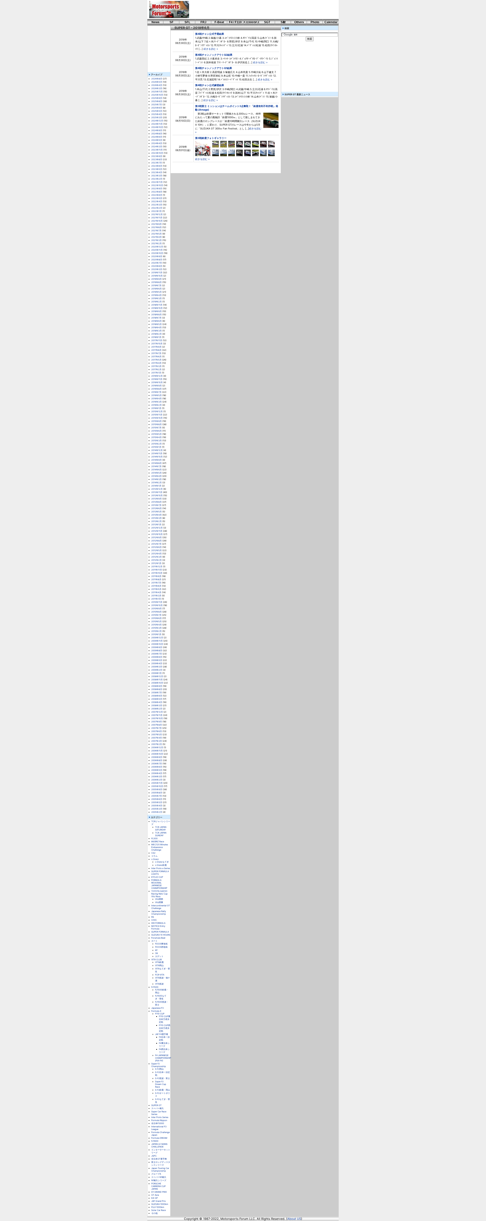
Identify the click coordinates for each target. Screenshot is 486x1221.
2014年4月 (156, 476)
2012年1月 (156, 563)
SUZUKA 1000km (159, 1204)
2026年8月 (156, 78)
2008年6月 (156, 695)
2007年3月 (156, 741)
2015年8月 (156, 424)
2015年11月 (156, 414)
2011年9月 (156, 576)
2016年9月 (156, 385)
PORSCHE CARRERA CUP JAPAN (158, 1186)
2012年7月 (156, 544)
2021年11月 (156, 217)
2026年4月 (156, 85)
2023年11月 (157, 149)
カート (154, 941)
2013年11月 (156, 492)
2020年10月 (157, 253)
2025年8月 (156, 101)
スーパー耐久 (157, 1108)
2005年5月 (156, 802)
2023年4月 (156, 172)
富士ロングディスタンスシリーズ (160, 1163)
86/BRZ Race (157, 841)
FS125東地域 (161, 943)
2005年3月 (156, 808)
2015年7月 (156, 427)
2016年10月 (157, 382)
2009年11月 (157, 640)
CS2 (153, 853)
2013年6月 (156, 508)
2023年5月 (156, 169)
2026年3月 (156, 88)
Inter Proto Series (159, 1117)
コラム (154, 856)
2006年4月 (156, 773)
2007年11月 (157, 715)
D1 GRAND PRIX (159, 1192)
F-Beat (219, 22)
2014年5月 (156, 472)
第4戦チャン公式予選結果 (209, 33)
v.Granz (155, 859)
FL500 (154, 838)
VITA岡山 (159, 965)
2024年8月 (156, 133)
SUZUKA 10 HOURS (160, 934)
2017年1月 (156, 372)
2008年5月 (156, 699)
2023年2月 (156, 178)
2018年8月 (156, 314)
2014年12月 (157, 450)
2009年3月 (156, 666)
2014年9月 (156, 460)
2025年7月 (156, 104)
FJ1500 (154, 987)
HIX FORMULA (158, 923)
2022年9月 (156, 188)
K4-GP (154, 1198)
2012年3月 (156, 556)
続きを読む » (211, 48)
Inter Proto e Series (160, 868)
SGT (267, 22)
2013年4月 (156, 514)
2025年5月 (156, 111)
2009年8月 (156, 650)
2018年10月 (157, 308)
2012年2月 (156, 560)
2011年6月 (156, 586)
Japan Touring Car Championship (160, 1169)
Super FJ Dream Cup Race (160, 1084)
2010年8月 (156, 611)
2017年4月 (156, 363)
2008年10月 (157, 682)
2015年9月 (156, 421)
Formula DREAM (159, 1138)
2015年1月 (156, 447)
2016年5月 (156, 395)
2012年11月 (156, 531)
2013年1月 (156, 524)
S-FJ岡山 (159, 1069)
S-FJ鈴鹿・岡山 (162, 1090)
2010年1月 (156, 634)
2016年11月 (156, 379)
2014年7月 (156, 466)
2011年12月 (156, 566)
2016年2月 (156, 405)
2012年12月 (157, 527)
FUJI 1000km (157, 1207)
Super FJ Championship (158, 1065)
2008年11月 (157, 679)
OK (156, 953)
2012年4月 (156, 553)
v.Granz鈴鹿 (161, 865)
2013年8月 (156, 502)
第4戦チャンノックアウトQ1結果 (213, 68)
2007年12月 (157, 712)
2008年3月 (156, 705)
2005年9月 (156, 789)
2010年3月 (156, 628)
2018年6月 (156, 321)
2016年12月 (157, 376)
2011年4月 (156, 592)
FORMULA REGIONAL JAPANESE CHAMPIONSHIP (159, 884)
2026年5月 (156, 82)
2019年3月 (156, 298)
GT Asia (155, 1195)
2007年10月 (157, 718)
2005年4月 (156, 805)
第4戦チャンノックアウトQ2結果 (213, 54)
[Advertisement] (261, 9)
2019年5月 (156, 292)
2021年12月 (157, 214)
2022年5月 (156, 198)
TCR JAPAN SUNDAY (160, 834)
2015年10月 (157, 418)
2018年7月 (156, 317)
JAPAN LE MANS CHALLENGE (159, 1145)
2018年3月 (156, 330)
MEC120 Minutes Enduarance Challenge (159, 847)
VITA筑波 (159, 984)
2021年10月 (157, 220)
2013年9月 (156, 498)
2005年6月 (156, 799)
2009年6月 (156, 657)
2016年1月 (156, 408)
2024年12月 (157, 120)
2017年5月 (156, 359)
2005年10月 (157, 786)
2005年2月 (156, 812)
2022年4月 (156, 201)
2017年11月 (156, 340)
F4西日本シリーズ (164, 1050)
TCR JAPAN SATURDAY (160, 828)
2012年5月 (156, 550)
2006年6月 (156, 766)
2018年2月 (156, 334)
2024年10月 (157, 127)
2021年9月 (156, 224)
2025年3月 (156, 117)
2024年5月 (156, 140)
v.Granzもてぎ (162, 861)
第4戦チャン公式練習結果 (209, 85)
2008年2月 (156, 708)
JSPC (154, 1155)
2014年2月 (156, 482)
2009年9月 (156, 647)
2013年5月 (156, 511)
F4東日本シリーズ (164, 1044)
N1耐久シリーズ (158, 1180)
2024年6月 (156, 136)
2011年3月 (156, 595)
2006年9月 (156, 757)
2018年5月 (156, 324)
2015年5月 (156, 434)
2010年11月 (156, 602)
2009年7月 (156, 653)
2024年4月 (156, 143)
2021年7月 (156, 230)
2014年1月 (156, 485)
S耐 (283, 22)
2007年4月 (156, 737)
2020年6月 (156, 266)
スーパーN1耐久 (158, 1177)
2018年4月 (156, 327)
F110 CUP (159, 1013)
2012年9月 (156, 537)
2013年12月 (157, 489)
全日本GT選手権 (159, 1159)
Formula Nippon (159, 1120)
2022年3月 (156, 204)
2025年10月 (157, 94)
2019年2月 (156, 301)
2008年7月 (156, 692)
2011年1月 (156, 598)
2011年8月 (156, 579)
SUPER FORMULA (160, 931)
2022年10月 (157, 185)
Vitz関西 (159, 899)
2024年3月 (156, 146)
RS (152, 917)
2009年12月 (157, 637)
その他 (154, 1213)
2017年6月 (156, 356)
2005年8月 (156, 792)
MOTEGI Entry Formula (158, 927)
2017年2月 (156, 369)
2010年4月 (156, 624)
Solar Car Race (158, 1210)
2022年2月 (156, 208)
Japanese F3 (157, 1008)
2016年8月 (156, 388)
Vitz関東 (159, 902)
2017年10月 (157, 343)
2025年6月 (156, 107)
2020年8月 (156, 259)
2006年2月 (156, 779)
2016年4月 (156, 398)
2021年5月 (156, 233)
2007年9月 (156, 721)
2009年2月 (156, 670)
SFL (187, 22)
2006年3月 (156, 776)
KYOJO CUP (157, 877)
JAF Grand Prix (158, 1201)
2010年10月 (157, 605)
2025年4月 (156, 114)
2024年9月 (156, 130)
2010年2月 (156, 631)
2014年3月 (156, 479)
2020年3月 (156, 269)
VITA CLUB (156, 959)
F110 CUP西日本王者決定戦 (164, 1028)
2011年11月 (156, 569)
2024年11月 (157, 124)
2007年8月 (156, 724)
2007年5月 (156, 734)
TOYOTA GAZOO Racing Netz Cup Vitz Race (159, 894)
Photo (315, 22)
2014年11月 (156, 453)
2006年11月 (157, 750)
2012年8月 (156, 540)
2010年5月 (156, 621)
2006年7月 (156, 763)
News (155, 22)
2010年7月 (156, 615)
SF (172, 22)
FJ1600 (154, 1141)
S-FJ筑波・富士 (162, 1078)
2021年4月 (156, 237)
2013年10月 (157, 495)
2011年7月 (156, 582)
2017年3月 (156, 366)
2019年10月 (157, 275)
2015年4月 (156, 437)
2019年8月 (156, 282)
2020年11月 (157, 250)
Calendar (331, 22)
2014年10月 (157, 456)
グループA (156, 1174)
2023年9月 (156, 156)
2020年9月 (156, 256)
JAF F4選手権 (161, 1034)
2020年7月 (156, 262)
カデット (159, 956)
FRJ (203, 22)
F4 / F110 (235, 22)
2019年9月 (156, 279)
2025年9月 (156, 98)
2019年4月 (156, 295)
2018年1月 (156, 337)
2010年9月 (156, 608)
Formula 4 (156, 1011)
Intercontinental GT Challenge (160, 907)
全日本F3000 (157, 1123)
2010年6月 (156, 618)
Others (299, 22)
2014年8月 (156, 463)
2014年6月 (156, 469)
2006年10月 (157, 754)
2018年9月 (156, 311)
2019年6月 (156, 288)
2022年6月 (156, 195)
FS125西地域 (161, 947)
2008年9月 (156, 686)
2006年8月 (156, 760)
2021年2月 (156, 243)
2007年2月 (156, 744)
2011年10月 (156, 573)
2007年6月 (156, 731)
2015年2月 (156, 443)
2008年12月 (157, 676)
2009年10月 (157, 644)
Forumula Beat (158, 938)
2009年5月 (156, 660)
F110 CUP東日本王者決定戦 (164, 1019)
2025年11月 (157, 91)
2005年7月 (156, 796)
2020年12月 (157, 246)
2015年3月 (156, 440)
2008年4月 (156, 702)
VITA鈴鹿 (159, 962)
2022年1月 (156, 211)
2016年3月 (156, 401)
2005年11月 (157, 783)
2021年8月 (156, 227)
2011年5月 (156, 589)
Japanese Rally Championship (158, 912)
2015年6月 (156, 430)
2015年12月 (157, 411)
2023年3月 (156, 175)
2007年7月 (156, 728)
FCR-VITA (159, 974)
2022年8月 (156, 191)
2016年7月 (156, 392)
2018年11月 (156, 304)
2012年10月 (157, 534)
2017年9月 (156, 346)
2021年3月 (156, 240)
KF (156, 950)
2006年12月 (157, 747)
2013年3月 (156, 518)
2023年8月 (156, 159)
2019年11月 (156, 272)
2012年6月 (156, 547)
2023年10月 (157, 153)
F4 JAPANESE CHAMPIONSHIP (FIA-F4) (163, 1058)
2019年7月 (156, 285)
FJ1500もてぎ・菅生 (160, 997)
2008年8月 (156, 689)
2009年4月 (156, 663)
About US (294, 1219)
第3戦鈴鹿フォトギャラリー (210, 137)
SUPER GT (156, 1105)
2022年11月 (157, 182)
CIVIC (154, 920)
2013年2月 (156, 521)
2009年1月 (156, 673)
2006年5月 (156, 770)
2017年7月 (156, 353)
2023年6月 (156, 166)
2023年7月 (156, 162)
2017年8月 (156, 350)
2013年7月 (156, 505)
